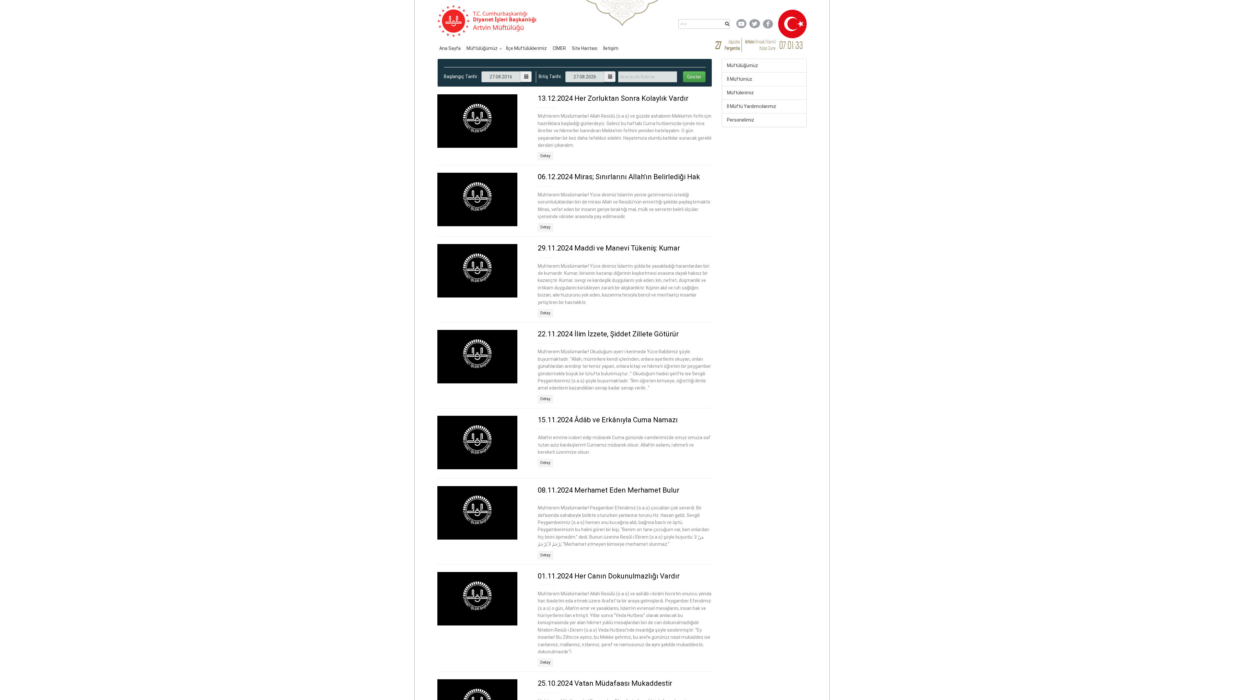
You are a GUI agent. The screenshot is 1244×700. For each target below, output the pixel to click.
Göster (694, 76)
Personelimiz (740, 119)
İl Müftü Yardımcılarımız (751, 106)
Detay (545, 156)
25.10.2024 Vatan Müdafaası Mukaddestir (605, 683)
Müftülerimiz (740, 92)
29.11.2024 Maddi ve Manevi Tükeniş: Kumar (609, 248)
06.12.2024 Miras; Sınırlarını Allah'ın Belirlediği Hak (619, 177)
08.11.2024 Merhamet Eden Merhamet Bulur (608, 490)
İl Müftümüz (739, 79)
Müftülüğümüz (482, 48)
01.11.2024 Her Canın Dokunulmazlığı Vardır (609, 576)
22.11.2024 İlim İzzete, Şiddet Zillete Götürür (608, 334)
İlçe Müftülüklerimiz (526, 48)
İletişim (610, 48)
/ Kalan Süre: (760, 45)
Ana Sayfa (450, 48)
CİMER (559, 48)
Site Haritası (584, 48)
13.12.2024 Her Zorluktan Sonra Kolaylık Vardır (613, 98)
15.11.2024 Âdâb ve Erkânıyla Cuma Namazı (608, 420)
